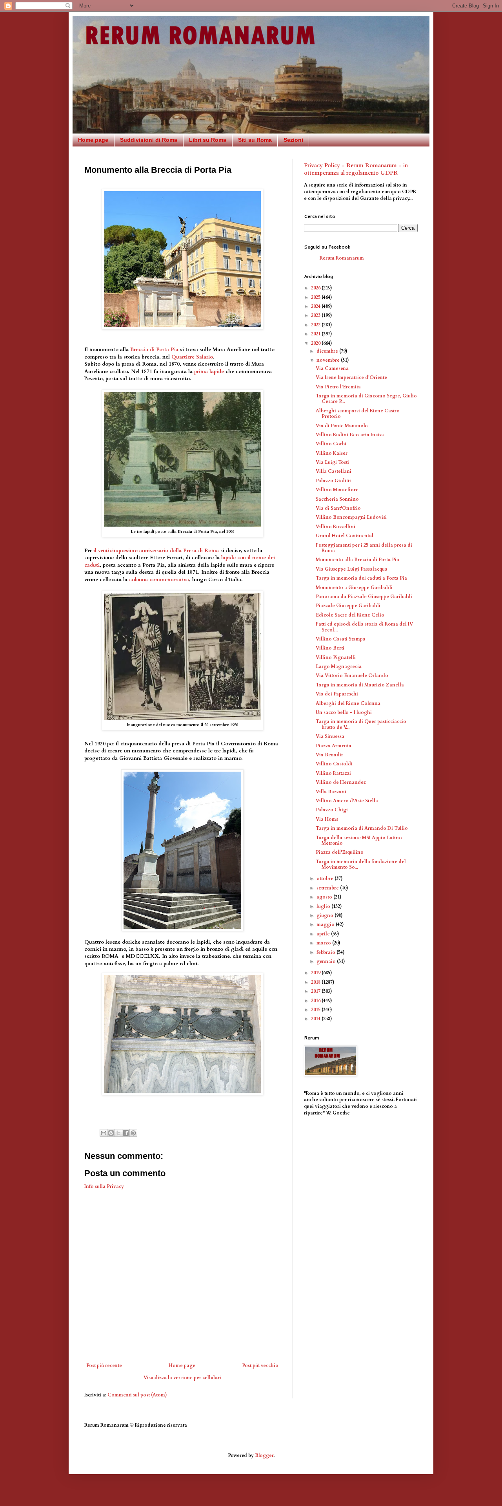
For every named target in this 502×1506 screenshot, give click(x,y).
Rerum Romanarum (342, 258)
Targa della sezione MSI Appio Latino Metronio (359, 840)
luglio (323, 906)
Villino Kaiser (331, 453)
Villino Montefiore (337, 490)
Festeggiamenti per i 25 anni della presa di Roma (364, 548)
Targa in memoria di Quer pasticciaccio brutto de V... (361, 724)
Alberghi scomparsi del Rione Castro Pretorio (358, 413)
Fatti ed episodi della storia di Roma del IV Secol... (364, 627)
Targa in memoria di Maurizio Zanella (360, 685)
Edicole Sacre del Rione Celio (350, 615)
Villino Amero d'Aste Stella (347, 801)
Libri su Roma (207, 140)
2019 (316, 973)
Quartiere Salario (192, 356)
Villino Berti (330, 648)
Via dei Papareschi (337, 694)
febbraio (326, 952)
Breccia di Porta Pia (154, 349)
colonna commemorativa (159, 579)
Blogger (264, 1455)
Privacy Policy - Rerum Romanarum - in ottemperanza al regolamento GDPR (356, 169)
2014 (316, 1019)
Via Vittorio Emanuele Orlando (352, 675)
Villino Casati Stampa (341, 639)
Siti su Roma (255, 140)
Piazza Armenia (333, 746)
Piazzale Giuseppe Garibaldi (348, 605)
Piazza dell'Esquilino (340, 852)
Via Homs (327, 819)
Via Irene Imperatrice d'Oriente (351, 377)
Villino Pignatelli (336, 657)
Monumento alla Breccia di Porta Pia (357, 559)
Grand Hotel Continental (344, 535)
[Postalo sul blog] (111, 1133)
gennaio (326, 961)
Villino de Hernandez (341, 782)
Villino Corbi (331, 444)
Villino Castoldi (334, 764)
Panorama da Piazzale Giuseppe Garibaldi (364, 596)
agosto (324, 897)
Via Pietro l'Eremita (338, 387)
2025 (316, 297)
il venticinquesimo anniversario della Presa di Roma (156, 550)
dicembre (327, 351)
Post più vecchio (260, 1365)
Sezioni (293, 140)
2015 (316, 1009)
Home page (93, 140)
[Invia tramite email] (103, 1133)
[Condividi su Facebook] (126, 1133)
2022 (316, 325)
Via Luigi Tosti (332, 462)
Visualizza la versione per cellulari (182, 1377)
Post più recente (104, 1365)
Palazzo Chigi (332, 810)
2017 (316, 991)
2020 (316, 343)
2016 (316, 1000)
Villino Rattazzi (333, 773)
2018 (316, 982)
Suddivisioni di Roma (148, 140)
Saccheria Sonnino (337, 499)
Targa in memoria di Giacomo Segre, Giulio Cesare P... (366, 398)
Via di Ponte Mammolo (342, 426)
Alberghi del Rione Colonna (348, 703)
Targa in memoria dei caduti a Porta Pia (361, 578)
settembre (328, 888)
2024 (316, 306)
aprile (323, 934)
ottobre (325, 878)
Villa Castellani (333, 471)
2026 (316, 288)
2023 (316, 315)
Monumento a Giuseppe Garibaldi (354, 587)
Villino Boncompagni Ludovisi (351, 517)
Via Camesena (332, 368)
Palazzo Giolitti (333, 481)
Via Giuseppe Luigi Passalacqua (351, 569)
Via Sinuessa (330, 736)
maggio (326, 924)
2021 (316, 334)
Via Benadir (329, 755)
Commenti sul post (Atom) (137, 1395)
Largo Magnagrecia (339, 666)
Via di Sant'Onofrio (338, 508)
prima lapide (209, 371)
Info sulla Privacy (104, 1186)
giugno (325, 915)
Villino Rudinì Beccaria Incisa (350, 435)
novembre (328, 360)
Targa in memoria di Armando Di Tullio (362, 828)
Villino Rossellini (335, 526)
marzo (324, 943)
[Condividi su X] (118, 1133)
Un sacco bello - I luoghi (344, 712)
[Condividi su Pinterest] (133, 1133)
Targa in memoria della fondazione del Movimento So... (361, 864)
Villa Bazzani (331, 792)
